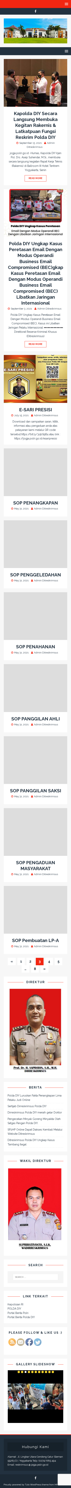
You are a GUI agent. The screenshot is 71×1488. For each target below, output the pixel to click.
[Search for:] (35, 1277)
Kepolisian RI (15, 1304)
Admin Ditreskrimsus (49, 308)
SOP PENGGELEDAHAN (35, 575)
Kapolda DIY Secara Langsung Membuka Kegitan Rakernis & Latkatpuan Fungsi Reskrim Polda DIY (35, 125)
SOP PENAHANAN (35, 646)
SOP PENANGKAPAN (35, 503)
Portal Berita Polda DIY (21, 1317)
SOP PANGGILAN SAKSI (35, 790)
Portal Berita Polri (18, 1313)
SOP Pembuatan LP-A (35, 940)
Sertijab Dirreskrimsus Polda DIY (27, 1106)
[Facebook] (35, 11)
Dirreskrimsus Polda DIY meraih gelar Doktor (35, 1112)
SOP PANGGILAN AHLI (35, 719)
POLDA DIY (14, 1308)
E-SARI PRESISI (35, 409)
